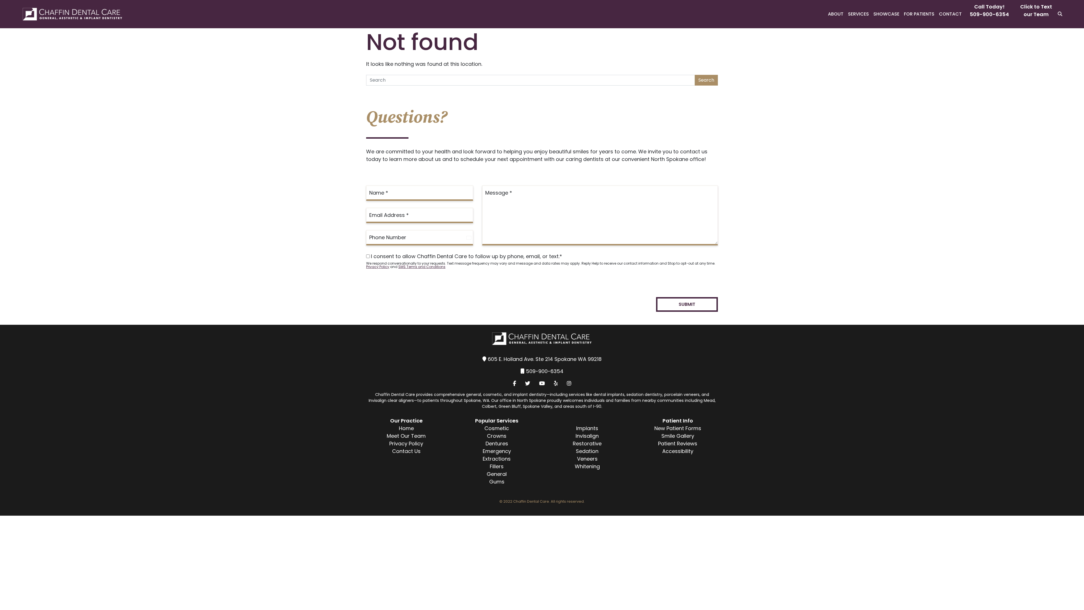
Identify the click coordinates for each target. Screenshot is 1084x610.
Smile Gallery (677, 435)
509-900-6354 (989, 14)
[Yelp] (555, 383)
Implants (587, 428)
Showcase (886, 14)
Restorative (587, 443)
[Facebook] (514, 383)
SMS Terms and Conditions (421, 266)
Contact (950, 14)
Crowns (496, 435)
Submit (687, 304)
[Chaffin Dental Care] (61, 14)
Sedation (587, 451)
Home (406, 428)
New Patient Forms (677, 428)
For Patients (919, 14)
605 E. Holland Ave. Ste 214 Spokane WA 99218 (545, 359)
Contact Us (406, 451)
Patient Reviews (677, 443)
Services (858, 14)
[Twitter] (528, 383)
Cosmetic (496, 428)
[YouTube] (542, 383)
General (497, 474)
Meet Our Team (406, 435)
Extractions (497, 458)
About (835, 14)
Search (706, 80)
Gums (496, 481)
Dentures (497, 443)
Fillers (497, 466)
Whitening (587, 466)
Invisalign (587, 435)
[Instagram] (569, 383)
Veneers (587, 458)
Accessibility (677, 451)
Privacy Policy (377, 266)
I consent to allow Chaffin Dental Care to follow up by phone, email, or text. (466, 256)
